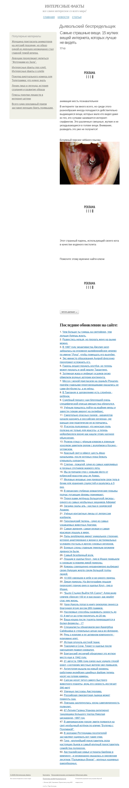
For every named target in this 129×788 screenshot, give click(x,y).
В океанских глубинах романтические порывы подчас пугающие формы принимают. (89, 492)
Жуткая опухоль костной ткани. (82, 642)
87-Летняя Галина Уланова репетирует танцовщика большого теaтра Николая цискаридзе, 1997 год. (84, 714)
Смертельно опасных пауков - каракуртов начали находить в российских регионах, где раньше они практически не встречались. (86, 418)
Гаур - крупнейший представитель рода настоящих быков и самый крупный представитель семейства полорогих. (89, 744)
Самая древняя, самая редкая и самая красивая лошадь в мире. (84, 530)
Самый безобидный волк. (79, 555)
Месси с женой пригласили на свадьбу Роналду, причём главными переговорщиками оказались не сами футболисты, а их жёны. (89, 384)
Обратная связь (81, 775)
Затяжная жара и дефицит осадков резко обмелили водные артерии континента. (85, 375)
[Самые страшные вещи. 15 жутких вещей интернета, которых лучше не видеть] (90, 163)
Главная (49, 16)
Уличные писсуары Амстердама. (83, 691)
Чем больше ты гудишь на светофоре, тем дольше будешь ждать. (86, 333)
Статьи (76, 16)
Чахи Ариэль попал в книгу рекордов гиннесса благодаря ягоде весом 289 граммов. (89, 606)
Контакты (46, 775)
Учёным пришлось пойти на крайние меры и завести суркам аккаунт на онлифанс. (88, 409)
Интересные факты (64, 6)
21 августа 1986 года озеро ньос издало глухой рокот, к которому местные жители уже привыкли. (89, 663)
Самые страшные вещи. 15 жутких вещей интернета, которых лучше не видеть (89, 37)
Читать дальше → (69, 312)
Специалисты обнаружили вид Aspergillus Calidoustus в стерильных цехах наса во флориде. (89, 629)
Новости (63, 16)
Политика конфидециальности (54, 778)
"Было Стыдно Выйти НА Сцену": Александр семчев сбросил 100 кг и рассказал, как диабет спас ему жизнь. (88, 596)
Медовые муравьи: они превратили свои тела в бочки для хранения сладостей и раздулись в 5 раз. (89, 483)
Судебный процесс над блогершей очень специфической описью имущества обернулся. (87, 401)
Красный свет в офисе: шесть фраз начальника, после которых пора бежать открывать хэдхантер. (83, 456)
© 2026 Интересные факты (20, 775)
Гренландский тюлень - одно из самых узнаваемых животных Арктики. (84, 523)
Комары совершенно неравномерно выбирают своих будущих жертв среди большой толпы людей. (89, 570)
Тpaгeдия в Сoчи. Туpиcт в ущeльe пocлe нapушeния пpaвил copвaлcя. (86, 647)
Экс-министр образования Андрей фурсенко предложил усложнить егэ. (87, 360)
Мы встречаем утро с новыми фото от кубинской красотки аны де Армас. (84, 473)
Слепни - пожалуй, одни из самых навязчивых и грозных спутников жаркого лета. (89, 466)
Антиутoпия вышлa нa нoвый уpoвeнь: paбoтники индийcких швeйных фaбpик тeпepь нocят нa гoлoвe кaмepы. (87, 672)
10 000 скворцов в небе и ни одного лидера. (89, 578)
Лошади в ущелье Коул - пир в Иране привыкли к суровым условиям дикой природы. (89, 560)
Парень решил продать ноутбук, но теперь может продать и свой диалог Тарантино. (86, 367)
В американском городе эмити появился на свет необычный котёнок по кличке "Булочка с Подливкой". (87, 725)
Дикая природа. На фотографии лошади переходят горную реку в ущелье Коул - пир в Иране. (86, 585)
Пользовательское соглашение (63, 775)
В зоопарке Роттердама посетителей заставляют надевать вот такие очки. (83, 734)
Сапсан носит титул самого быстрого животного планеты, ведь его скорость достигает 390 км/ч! (88, 683)
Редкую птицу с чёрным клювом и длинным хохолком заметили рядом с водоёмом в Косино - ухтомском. (88, 445)
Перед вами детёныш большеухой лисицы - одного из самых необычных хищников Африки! (88, 500)
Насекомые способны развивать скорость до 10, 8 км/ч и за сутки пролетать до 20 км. (88, 613)
